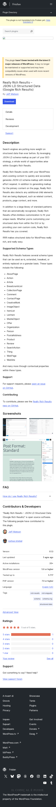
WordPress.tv (11, 733)
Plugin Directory (10, 12)
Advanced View (10, 612)
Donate (34, 729)
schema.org (47, 599)
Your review (8, 658)
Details (9, 112)
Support (9, 133)
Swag (33, 733)
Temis (32, 700)
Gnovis (6, 700)
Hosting (6, 705)
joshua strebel (15, 541)
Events (32, 724)
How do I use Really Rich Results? (20, 496)
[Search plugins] (31, 31)
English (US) (47, 587)
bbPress (8, 752)
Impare (6, 719)
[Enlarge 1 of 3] (23, 421)
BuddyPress (10, 757)
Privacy (6, 710)
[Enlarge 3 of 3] (49, 442)
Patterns (33, 710)
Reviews (10, 119)
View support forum (12, 679)
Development (12, 126)
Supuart (6, 724)
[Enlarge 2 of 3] (49, 421)
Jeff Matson (12, 94)
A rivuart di (8, 696)
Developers (8, 729)
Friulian (12, 769)
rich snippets (47, 593)
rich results (35, 593)
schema (37, 599)
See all (50, 658)
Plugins (32, 705)
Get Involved (35, 719)
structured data (46, 604)
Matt (6, 747)
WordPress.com (12, 742)
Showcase (34, 696)
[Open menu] (51, 4)
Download (9, 101)
